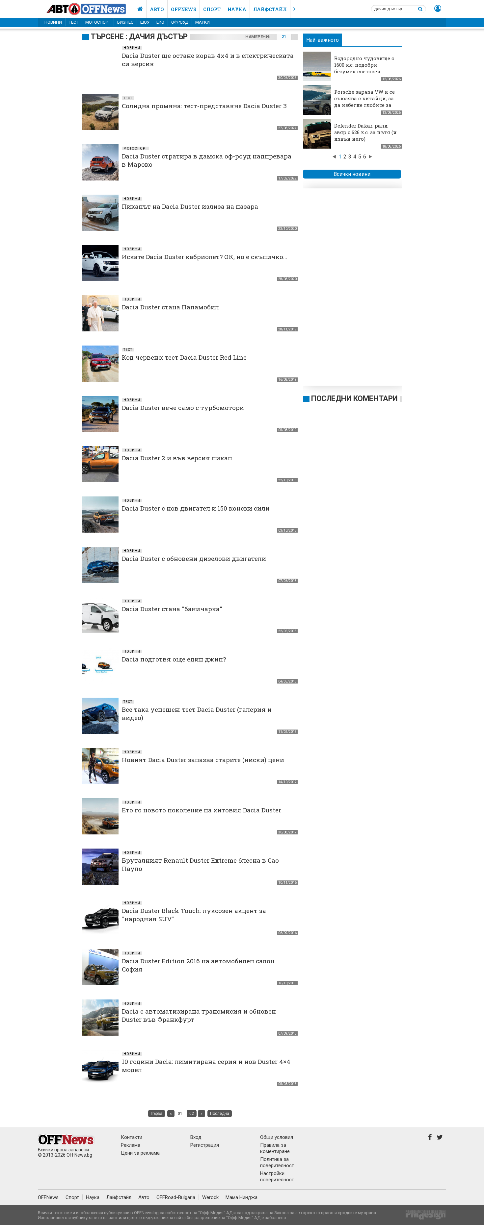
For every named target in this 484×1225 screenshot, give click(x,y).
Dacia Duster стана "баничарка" (172, 609)
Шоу (144, 22)
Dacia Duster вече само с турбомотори (183, 407)
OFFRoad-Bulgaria (175, 1197)
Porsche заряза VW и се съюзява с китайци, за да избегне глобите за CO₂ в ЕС (364, 101)
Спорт (212, 9)
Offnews (183, 9)
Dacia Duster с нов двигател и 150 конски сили (196, 508)
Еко (160, 22)
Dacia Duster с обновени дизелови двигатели (194, 558)
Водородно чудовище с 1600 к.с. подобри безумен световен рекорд (364, 68)
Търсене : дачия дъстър (139, 36)
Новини (53, 22)
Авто (157, 9)
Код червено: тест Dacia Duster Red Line (184, 357)
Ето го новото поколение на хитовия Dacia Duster (201, 810)
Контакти (131, 1137)
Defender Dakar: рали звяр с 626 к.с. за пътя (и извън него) (365, 132)
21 (284, 36)
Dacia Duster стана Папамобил (170, 307)
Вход (196, 1137)
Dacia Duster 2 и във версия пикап (177, 458)
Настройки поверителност (277, 1176)
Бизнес (125, 22)
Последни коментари (354, 398)
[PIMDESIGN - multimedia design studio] (423, 1217)
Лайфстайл (270, 9)
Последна (219, 1113)
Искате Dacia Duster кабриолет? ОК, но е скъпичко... (204, 256)
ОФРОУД (179, 22)
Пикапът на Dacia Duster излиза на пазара (190, 206)
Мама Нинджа (241, 1197)
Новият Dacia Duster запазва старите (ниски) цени (203, 760)
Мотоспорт (97, 22)
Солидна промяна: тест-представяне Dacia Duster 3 (204, 106)
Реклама (130, 1145)
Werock (210, 1197)
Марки (202, 22)
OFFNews (48, 1197)
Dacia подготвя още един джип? (174, 659)
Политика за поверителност (277, 1162)
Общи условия (276, 1137)
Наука (237, 9)
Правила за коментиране (275, 1148)
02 (191, 1113)
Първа (156, 1113)
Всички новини (352, 174)
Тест (73, 22)
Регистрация (204, 1145)
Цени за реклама (140, 1153)
